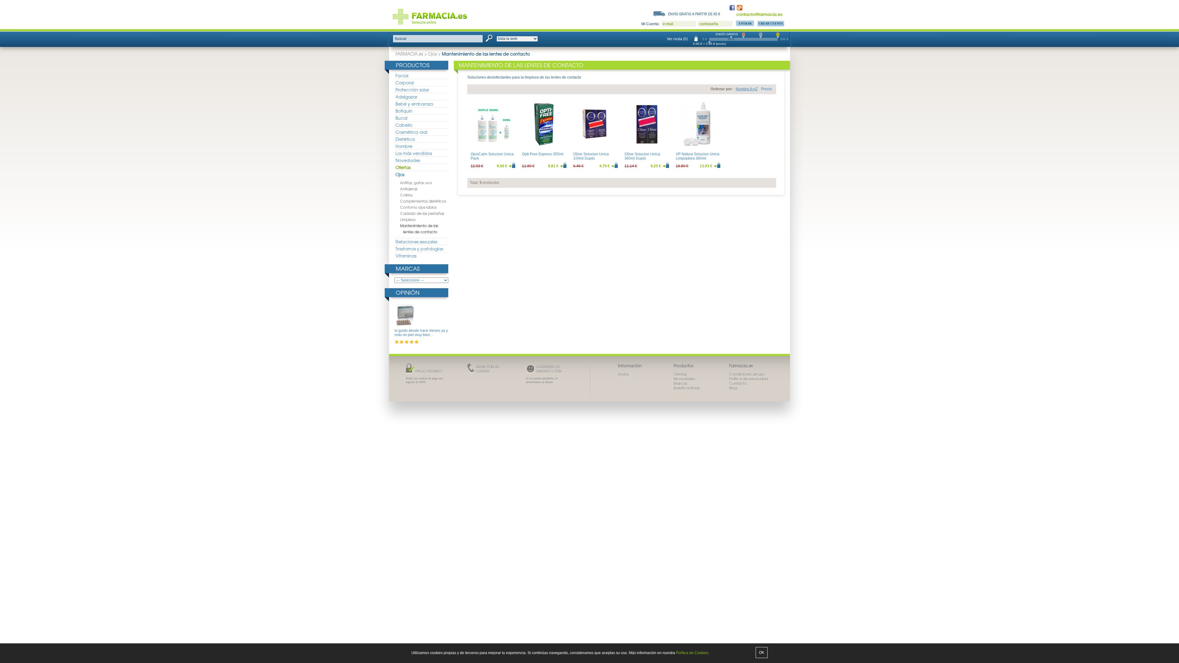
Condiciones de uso (747, 374)
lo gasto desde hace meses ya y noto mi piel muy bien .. (421, 332)
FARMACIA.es (409, 54)
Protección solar (412, 90)
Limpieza (407, 219)
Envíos (623, 374)
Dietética (405, 139)
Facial (401, 75)
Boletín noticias (687, 388)
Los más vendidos (413, 153)
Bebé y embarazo (414, 104)
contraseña (708, 24)
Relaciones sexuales (416, 241)
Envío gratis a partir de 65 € (694, 14)
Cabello (403, 125)
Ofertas (403, 167)
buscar (401, 39)
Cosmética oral (411, 132)
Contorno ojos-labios (418, 207)
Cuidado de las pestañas (422, 213)
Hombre (403, 146)
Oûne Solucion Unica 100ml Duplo (591, 156)
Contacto (738, 383)
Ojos (432, 54)
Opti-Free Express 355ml (542, 154)
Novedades (407, 160)
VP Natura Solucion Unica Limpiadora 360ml (697, 156)
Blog (733, 388)
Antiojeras (409, 189)
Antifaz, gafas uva (416, 182)
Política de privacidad (748, 379)
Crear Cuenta (771, 23)
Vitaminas (405, 256)
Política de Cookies (692, 653)
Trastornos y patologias (419, 249)
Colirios (406, 195)
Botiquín (404, 111)
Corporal (404, 82)
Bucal (401, 118)
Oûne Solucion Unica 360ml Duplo (642, 156)
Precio (766, 89)
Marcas (408, 268)
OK (761, 652)
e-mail (668, 24)
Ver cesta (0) (677, 39)
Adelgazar (406, 97)
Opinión (407, 292)
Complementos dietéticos (423, 201)
